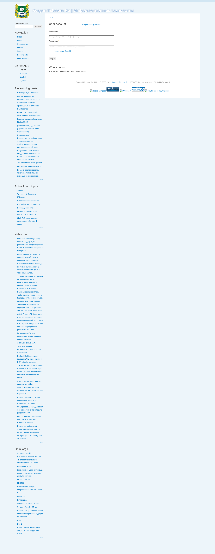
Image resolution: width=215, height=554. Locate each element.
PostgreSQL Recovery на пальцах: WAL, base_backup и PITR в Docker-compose (29, 359)
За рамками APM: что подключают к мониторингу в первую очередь (29, 336)
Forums (20, 48)
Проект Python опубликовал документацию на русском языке (28, 530)
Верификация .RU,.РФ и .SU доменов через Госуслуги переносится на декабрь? (29, 257)
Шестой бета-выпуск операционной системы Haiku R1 (29, 490)
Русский (23, 81)
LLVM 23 (20, 483)
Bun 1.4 (20, 524)
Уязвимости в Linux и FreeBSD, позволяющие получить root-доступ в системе (30, 473)
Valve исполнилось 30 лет (28, 504)
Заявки (20, 191)
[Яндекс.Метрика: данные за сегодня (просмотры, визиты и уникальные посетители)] (98, 90)
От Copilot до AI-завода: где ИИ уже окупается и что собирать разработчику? (30, 410)
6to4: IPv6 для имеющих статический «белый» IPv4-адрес (28, 221)
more (41, 179)
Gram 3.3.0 (21, 496)
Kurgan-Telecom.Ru (120, 82)
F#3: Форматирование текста (29, 166)
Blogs (19, 37)
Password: (54, 41)
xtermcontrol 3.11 (24, 453)
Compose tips (22, 44)
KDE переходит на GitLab (27, 93)
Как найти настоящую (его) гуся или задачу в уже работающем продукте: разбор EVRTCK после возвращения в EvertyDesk (30, 245)
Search (20, 51)
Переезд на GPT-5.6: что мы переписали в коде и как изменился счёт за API (29, 400)
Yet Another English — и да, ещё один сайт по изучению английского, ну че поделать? (29, 307)
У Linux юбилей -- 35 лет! (27, 507)
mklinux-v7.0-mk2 (24, 480)
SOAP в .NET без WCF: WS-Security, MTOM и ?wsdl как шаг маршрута (30, 391)
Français (23, 73)
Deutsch (23, 77)
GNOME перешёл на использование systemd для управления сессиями (29, 99)
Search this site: (21, 24)
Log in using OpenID (63, 51)
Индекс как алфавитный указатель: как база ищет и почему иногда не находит (28, 429)
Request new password (91, 25)
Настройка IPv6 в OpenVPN (28, 204)
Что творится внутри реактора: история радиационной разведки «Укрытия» (30, 327)
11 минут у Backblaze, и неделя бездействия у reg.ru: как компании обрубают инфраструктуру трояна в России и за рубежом (30, 282)
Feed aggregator (24, 58)
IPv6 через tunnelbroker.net (28, 201)
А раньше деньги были (26, 343)
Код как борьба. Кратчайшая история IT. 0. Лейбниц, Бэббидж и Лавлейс (29, 420)
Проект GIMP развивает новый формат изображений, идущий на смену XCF (30, 514)
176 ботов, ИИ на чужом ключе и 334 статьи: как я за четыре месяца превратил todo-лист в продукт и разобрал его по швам (30, 372)
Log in (75, 25)
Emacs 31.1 (22, 500)
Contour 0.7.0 (22, 520)
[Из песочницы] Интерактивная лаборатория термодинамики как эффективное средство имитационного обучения (29, 141)
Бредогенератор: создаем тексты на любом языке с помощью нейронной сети (28, 173)
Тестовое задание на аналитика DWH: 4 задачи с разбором (29, 349)
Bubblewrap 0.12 (24, 466)
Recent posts (22, 55)
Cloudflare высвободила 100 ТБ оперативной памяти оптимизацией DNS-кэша (29, 460)
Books (19, 40)
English (23, 70)
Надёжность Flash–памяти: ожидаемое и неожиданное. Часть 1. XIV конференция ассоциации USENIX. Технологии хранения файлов (29, 157)
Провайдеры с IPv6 (25, 208)
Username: (54, 31)
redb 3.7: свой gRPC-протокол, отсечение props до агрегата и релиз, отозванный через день (30, 317)
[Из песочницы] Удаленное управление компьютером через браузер (28, 129)
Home (51, 17)
